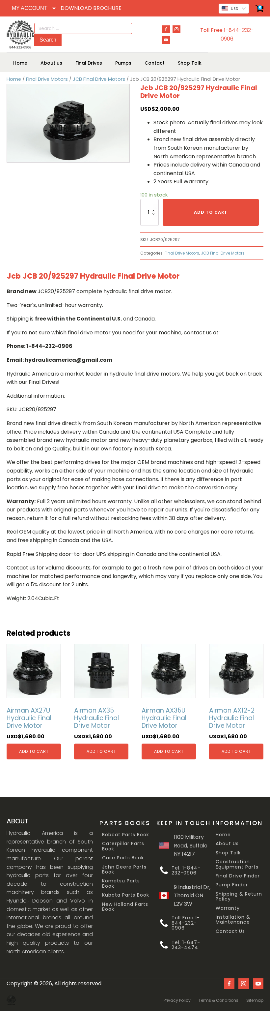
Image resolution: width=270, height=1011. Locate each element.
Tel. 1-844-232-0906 (186, 871)
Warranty (228, 908)
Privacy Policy (177, 1000)
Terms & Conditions (218, 1000)
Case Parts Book (123, 857)
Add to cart (211, 212)
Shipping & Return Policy (239, 897)
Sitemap (254, 1000)
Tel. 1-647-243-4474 (186, 945)
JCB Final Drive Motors (99, 79)
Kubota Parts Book (125, 895)
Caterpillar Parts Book (123, 846)
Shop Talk (228, 852)
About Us (227, 843)
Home (14, 79)
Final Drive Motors (47, 79)
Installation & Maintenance (233, 920)
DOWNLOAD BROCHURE (91, 8)
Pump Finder (232, 884)
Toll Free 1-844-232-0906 (227, 34)
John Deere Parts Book (124, 870)
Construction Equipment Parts (237, 864)
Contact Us (230, 931)
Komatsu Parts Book (121, 883)
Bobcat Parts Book (125, 834)
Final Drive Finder (238, 875)
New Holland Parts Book (125, 907)
